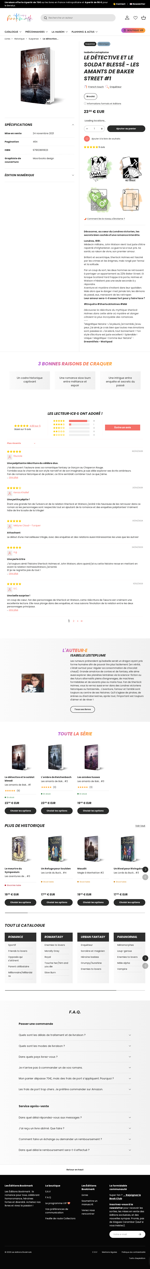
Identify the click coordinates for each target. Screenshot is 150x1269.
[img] (14, 451)
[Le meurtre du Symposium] (20, 849)
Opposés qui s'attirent (15, 958)
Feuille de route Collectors (60, 1218)
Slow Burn (50, 972)
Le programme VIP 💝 (57, 1203)
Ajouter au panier (126, 128)
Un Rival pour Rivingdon (128, 868)
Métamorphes (125, 945)
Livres (7, 38)
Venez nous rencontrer (88, 1212)
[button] (143, 17)
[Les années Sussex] (93, 757)
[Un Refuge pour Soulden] (57, 849)
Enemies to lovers (55, 945)
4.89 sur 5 (35, 426)
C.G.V (94, 1252)
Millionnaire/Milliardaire (20, 974)
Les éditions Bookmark (21, 1252)
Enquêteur (116, 87)
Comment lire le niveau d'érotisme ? (106, 218)
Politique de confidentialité (133, 1252)
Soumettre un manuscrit (89, 1202)
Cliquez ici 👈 (96, 3)
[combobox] (78, 17)
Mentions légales (109, 1252)
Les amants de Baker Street (111, 71)
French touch (96, 87)
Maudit (82, 868)
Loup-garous (124, 951)
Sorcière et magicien (93, 951)
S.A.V (48, 1191)
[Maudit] (93, 849)
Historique (19, 38)
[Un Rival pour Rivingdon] (129, 849)
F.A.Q (48, 1197)
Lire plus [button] (13, 477)
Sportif (12, 945)
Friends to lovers (17, 951)
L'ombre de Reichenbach (56, 777)
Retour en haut (75, 1169)
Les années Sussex (88, 777)
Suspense (34, 38)
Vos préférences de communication (56, 1210)
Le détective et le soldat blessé (19, 778)
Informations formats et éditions (104, 103)
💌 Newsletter (137, 3)
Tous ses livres (82, 709)
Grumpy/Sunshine (91, 963)
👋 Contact (119, 3)
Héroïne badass (90, 957)
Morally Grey (52, 951)
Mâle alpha (123, 963)
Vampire (122, 969)
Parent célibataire (18, 966)
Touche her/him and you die (56, 964)
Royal (48, 957)
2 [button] (73, 621)
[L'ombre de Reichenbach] (57, 757)
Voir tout (140, 825)
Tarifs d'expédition (137, 1258)
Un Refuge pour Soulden (56, 868)
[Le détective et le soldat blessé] (20, 757)
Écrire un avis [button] (122, 427)
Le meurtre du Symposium (13, 870)
